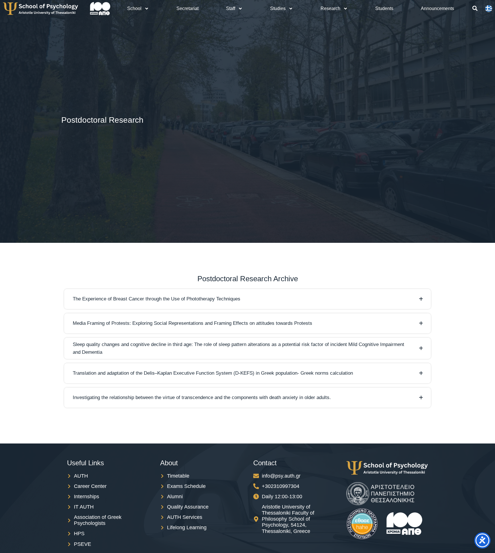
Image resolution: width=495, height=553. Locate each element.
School (134, 8)
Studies (278, 8)
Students (384, 8)
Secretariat (187, 8)
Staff (230, 8)
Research (330, 8)
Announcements (437, 8)
